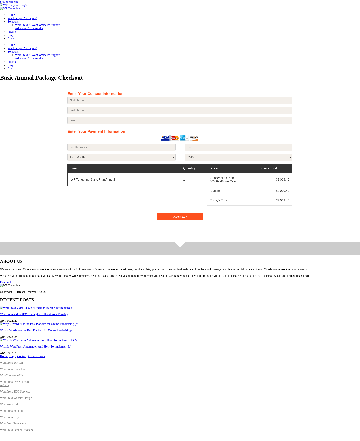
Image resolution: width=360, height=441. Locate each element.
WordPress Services (11, 362)
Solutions (13, 21)
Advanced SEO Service (29, 28)
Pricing (12, 31)
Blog (10, 35)
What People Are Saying (22, 18)
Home (11, 14)
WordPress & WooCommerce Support (37, 24)
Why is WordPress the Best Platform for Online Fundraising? (36, 330)
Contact (12, 38)
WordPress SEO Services (15, 391)
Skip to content (9, 1)
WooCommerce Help (12, 375)
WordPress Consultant (13, 369)
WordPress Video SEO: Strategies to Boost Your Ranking (34, 314)
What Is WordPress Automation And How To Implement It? (35, 346)
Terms (41, 356)
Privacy (33, 356)
